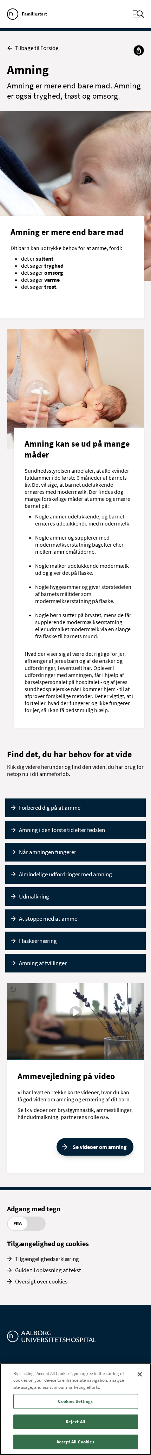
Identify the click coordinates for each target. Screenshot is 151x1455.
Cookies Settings (75, 1401)
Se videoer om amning (100, 1146)
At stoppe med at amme (48, 918)
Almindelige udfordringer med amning (65, 874)
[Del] (138, 50)
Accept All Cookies (75, 1442)
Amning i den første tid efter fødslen (62, 830)
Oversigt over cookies (41, 1281)
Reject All (75, 1422)
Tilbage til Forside (36, 48)
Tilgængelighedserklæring (47, 1259)
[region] (75, 1409)
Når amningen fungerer (47, 852)
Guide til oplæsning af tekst (48, 1270)
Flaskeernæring (38, 941)
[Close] (139, 1374)
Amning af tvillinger (43, 963)
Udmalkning (34, 896)
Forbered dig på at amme (49, 808)
